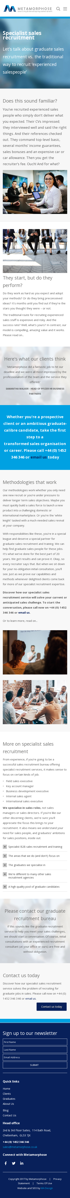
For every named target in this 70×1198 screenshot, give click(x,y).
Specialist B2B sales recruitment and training (35, 846)
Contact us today (51, 1006)
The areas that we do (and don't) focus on (34, 856)
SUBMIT (34, 1065)
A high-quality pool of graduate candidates (34, 886)
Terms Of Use (44, 1183)
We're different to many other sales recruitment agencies (29, 875)
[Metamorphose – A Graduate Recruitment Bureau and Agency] (28, 8)
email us (39, 457)
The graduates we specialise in (26, 865)
